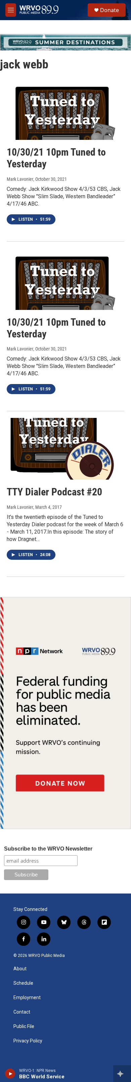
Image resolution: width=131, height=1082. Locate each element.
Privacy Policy (27, 1040)
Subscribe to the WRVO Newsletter (48, 849)
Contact (21, 1012)
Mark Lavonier (20, 179)
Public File (23, 1026)
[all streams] (122, 1073)
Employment (27, 997)
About (20, 968)
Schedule (23, 983)
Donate (109, 10)
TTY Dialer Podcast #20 (54, 492)
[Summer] (65, 42)
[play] (10, 1073)
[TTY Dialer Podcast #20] (62, 449)
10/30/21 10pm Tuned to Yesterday (56, 158)
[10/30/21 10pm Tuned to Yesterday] (62, 109)
